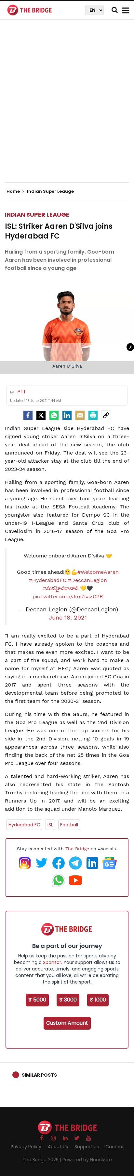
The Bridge (77, 848)
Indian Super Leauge (37, 214)
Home (14, 191)
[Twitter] (41, 415)
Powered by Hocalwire (87, 1159)
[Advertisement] (67, 106)
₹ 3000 (68, 999)
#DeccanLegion (87, 580)
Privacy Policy (26, 1146)
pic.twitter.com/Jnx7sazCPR (68, 596)
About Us (58, 1146)
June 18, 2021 (68, 617)
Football (69, 824)
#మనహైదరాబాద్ (60, 588)
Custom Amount (67, 1023)
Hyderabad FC (24, 824)
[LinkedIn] (67, 415)
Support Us (86, 1146)
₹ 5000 (37, 999)
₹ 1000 (98, 999)
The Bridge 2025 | (42, 1159)
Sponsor (52, 962)
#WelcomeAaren (98, 572)
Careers (114, 1146)
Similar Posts (39, 1075)
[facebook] (28, 415)
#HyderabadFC (47, 580)
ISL (50, 824)
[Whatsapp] (54, 415)
